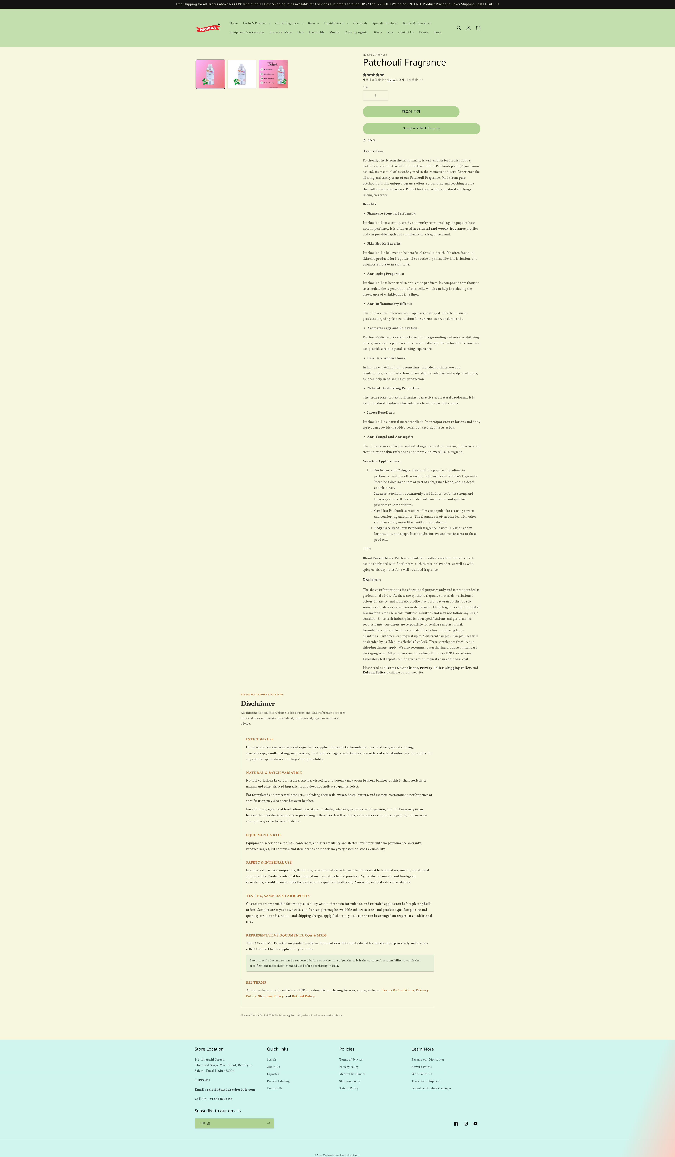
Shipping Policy (458, 668)
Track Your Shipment (426, 1081)
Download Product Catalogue (432, 1088)
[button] (256, 23)
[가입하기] (269, 1123)
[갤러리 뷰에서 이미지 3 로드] (273, 74)
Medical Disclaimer (352, 1074)
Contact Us (274, 1088)
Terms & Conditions (402, 668)
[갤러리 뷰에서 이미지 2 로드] (241, 74)
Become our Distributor (428, 1060)
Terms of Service (351, 1060)
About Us (273, 1067)
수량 (366, 87)
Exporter (273, 1074)
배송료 (391, 79)
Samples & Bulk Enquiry (421, 128)
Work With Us (422, 1074)
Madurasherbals (331, 1155)
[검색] (459, 28)
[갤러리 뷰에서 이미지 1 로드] (210, 74)
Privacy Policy (432, 668)
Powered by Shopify (350, 1155)
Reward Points (422, 1067)
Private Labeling (278, 1081)
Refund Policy (374, 672)
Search (271, 1060)
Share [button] (372, 140)
